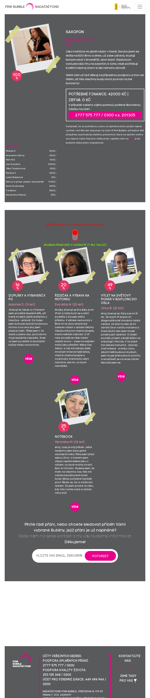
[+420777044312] (136, 668)
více (28, 359)
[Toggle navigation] (139, 7)
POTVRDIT (100, 556)
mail (131, 139)
